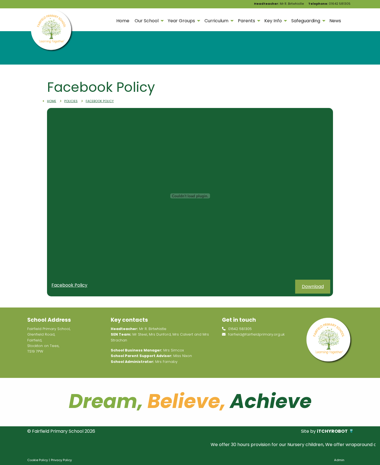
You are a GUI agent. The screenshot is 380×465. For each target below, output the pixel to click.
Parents (246, 21)
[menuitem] (122, 21)
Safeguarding (305, 21)
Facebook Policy (100, 101)
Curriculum (216, 21)
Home (122, 21)
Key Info (273, 21)
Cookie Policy (37, 460)
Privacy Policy (61, 460)
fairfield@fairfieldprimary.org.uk (256, 334)
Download (313, 286)
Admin (339, 460)
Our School (147, 21)
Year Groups (181, 21)
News (335, 21)
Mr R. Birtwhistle (279, 3)
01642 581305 (329, 3)
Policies (71, 101)
